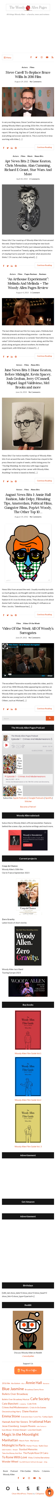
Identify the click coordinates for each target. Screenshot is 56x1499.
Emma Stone (11, 1416)
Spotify (48, 798)
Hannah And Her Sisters (15, 1421)
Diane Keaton (30, 1411)
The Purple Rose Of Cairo (35, 1453)
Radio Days (43, 1446)
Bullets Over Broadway (15, 1393)
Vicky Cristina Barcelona (38, 1457)
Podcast (14, 1471)
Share (49, 751)
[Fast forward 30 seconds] (25, 746)
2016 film (6, 1383)
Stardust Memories (28, 1449)
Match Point (24, 1440)
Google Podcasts (36, 798)
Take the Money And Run (12, 1453)
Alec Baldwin (15, 1383)
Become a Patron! (28, 806)
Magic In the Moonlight (20, 1434)
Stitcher (28, 801)
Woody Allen (9, 1474)
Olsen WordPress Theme (22, 1493)
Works (36, 1471)
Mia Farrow (34, 1440)
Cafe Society (40, 1399)
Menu (8, 57)
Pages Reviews (30, 274)
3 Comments (34, 179)
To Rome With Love (14, 1457)
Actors (25, 67)
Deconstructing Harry (11, 1411)
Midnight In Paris (13, 1445)
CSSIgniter (39, 1493)
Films (32, 67)
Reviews (42, 274)
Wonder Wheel (10, 1461)
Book (5, 1471)
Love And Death (34, 1430)
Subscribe (37, 751)
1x (18, 746)
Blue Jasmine (13, 1388)
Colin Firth (31, 1403)
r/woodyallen (28, 1356)
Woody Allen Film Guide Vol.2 (28, 1100)
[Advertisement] (28, 36)
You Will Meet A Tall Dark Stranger (31, 1462)
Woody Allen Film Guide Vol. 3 (28, 1146)
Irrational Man (40, 1421)
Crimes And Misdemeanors (15, 1407)
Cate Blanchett (10, 1403)
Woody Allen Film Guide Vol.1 (28, 1053)
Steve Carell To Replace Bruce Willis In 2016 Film (28, 74)
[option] (28, 769)
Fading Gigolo (47, 1417)
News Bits (39, 156)
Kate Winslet (7, 1430)
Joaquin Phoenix (28, 1426)
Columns (46, 1471)
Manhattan (10, 1440)
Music (30, 156)
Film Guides (25, 1471)
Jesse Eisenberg (10, 1426)
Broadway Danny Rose (34, 1389)
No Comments (36, 81)
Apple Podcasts (20, 798)
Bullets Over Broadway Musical (15, 1399)
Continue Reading (44, 147)
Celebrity (23, 1404)
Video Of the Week (31, 623)
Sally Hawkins (7, 1450)
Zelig (45, 1462)
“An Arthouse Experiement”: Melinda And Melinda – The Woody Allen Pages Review (28, 283)
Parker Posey (32, 1446)
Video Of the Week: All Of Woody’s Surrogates (28, 630)
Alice (23, 1383)
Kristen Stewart (20, 1429)
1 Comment (35, 292)
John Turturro (41, 1426)
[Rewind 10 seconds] (13, 746)
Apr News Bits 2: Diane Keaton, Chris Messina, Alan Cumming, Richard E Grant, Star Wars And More (28, 167)
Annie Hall (34, 1382)
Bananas (46, 1383)
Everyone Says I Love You (31, 1417)
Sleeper (15, 1450)
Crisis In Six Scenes (38, 1407)
